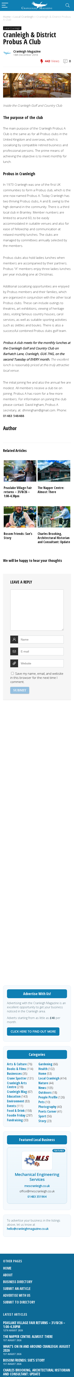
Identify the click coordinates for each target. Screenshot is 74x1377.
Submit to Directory (19, 1302)
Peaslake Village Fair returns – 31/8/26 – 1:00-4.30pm (18, 491)
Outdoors (45, 1092)
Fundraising (15, 1120)
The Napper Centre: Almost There (51, 489)
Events (11, 1106)
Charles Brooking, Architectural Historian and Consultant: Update (54, 537)
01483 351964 (37, 1196)
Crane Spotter (17, 1078)
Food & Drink (16, 1110)
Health (42, 1069)
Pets (41, 1102)
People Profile (48, 1097)
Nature (43, 1083)
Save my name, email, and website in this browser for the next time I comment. (36, 677)
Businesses (14, 1073)
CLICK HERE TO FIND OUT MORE (33, 1031)
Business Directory (17, 1281)
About (8, 1275)
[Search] (68, 5)
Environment (15, 1101)
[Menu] (5, 5)
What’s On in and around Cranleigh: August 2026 (36, 1348)
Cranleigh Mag (17, 1091)
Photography (47, 1106)
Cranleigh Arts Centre (17, 1085)
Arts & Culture (17, 1064)
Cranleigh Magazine (27, 51)
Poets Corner (47, 1111)
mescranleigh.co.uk (37, 1186)
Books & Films (16, 1069)
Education (14, 1096)
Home (7, 17)
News (42, 1087)
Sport (42, 1116)
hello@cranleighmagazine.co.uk (28, 1229)
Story (42, 1121)
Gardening (45, 1064)
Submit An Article (16, 1288)
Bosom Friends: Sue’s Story (18, 535)
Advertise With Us (16, 1295)
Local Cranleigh (24, 17)
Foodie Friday (16, 1115)
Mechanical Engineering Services (37, 1177)
